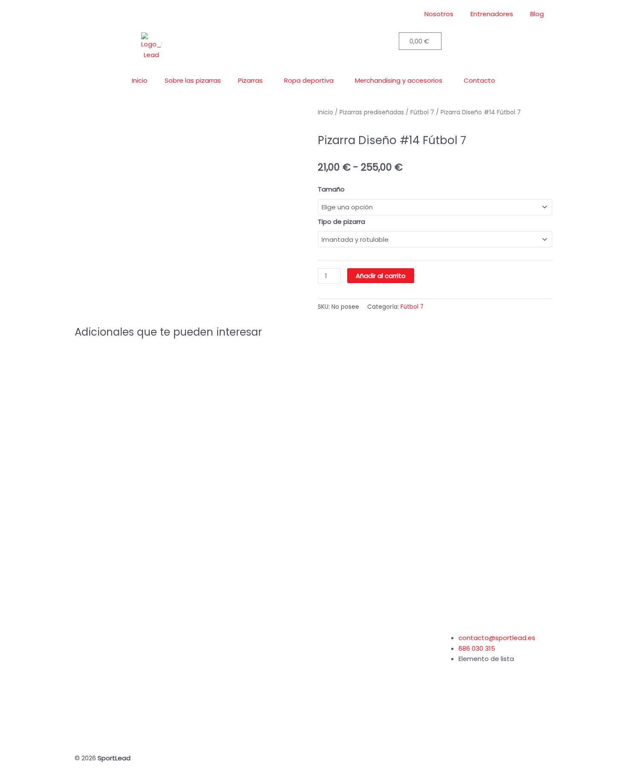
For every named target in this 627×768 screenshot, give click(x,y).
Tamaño (331, 189)
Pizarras (250, 80)
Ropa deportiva (309, 80)
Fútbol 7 (412, 307)
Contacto (479, 80)
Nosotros (438, 13)
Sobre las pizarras (193, 80)
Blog (537, 13)
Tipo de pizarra (341, 221)
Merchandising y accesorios (398, 80)
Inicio (140, 80)
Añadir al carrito (381, 275)
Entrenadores (491, 13)
